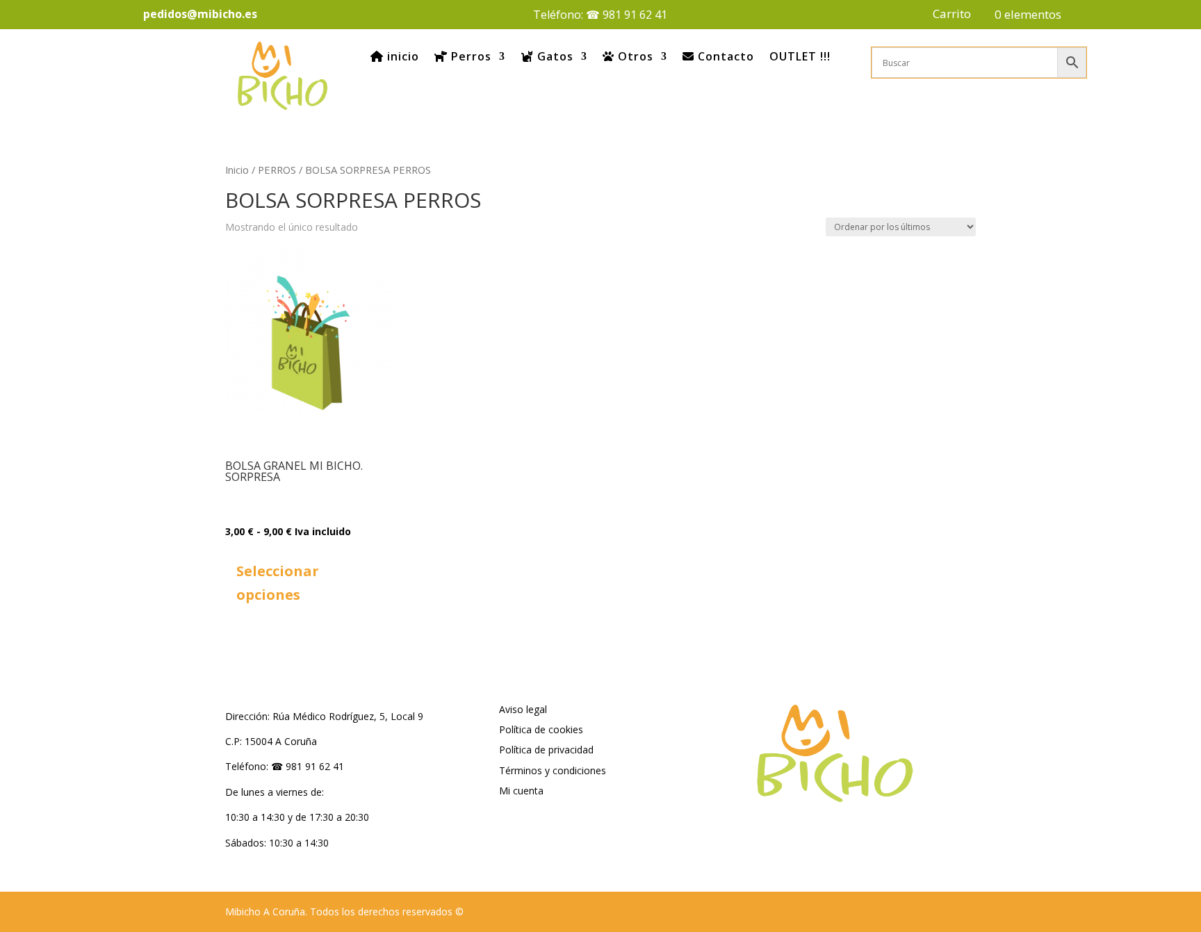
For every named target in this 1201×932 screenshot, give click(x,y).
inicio (401, 56)
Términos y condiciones (552, 770)
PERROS (277, 170)
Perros (469, 56)
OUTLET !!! (800, 56)
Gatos (553, 56)
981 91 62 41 (635, 14)
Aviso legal (523, 709)
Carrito (952, 15)
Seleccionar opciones (277, 583)
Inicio (237, 170)
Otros (633, 56)
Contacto (724, 56)
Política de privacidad (546, 749)
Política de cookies (541, 729)
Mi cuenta (521, 790)
